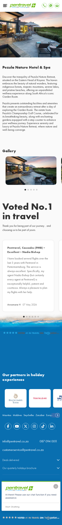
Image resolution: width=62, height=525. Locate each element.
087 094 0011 (48, 441)
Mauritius (6, 415)
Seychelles (29, 415)
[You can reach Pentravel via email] (57, 5)
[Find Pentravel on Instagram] (34, 426)
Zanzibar (40, 415)
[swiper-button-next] (57, 415)
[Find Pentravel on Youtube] (17, 426)
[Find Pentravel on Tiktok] (43, 426)
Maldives (17, 415)
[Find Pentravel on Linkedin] (51, 426)
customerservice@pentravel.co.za (23, 450)
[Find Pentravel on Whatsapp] (50, 5)
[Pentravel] (23, 7)
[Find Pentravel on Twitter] (25, 426)
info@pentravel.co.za (15, 441)
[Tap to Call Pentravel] (44, 5)
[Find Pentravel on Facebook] (8, 426)
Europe (49, 415)
